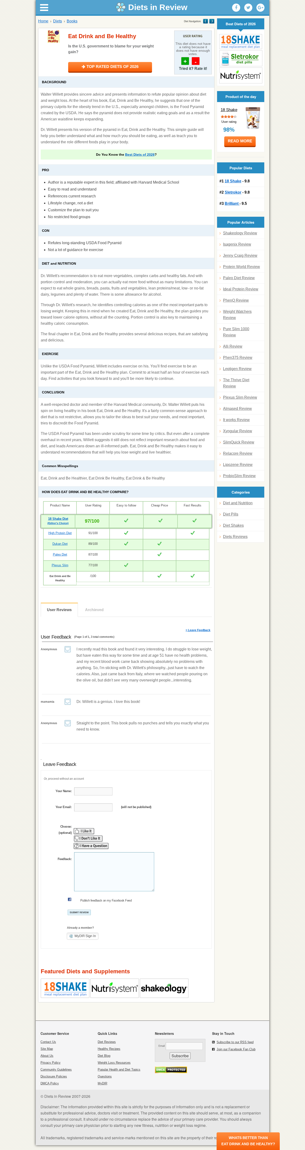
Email (161, 1045)
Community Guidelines (56, 1069)
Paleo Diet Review (239, 278)
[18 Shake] (240, 41)
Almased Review (237, 409)
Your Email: (63, 807)
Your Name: (63, 791)
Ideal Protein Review (240, 289)
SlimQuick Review (238, 442)
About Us (47, 1055)
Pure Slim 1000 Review (236, 332)
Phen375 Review (237, 358)
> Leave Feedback (198, 630)
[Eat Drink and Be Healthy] (54, 37)
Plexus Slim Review (240, 397)
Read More (240, 141)
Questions (105, 1076)
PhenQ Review (236, 300)
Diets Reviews (235, 537)
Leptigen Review (237, 369)
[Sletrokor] (240, 58)
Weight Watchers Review (237, 314)
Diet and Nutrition (238, 503)
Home (43, 21)
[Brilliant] (240, 75)
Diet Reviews (107, 1042)
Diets (57, 21)
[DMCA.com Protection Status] (171, 1072)
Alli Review (232, 346)
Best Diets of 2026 (140, 154)
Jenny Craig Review (240, 255)
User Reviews (59, 610)
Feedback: (64, 859)
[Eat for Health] (211, 21)
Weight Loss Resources (114, 1062)
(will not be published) (136, 807)
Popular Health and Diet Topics (119, 1069)
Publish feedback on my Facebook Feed (106, 900)
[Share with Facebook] (236, 8)
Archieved (94, 610)
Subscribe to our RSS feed (235, 1042)
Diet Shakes (233, 525)
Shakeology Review (240, 233)
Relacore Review (237, 453)
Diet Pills (230, 514)
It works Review (236, 420)
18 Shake (229, 110)
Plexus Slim (60, 565)
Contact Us (48, 1042)
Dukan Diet (60, 544)
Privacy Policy (51, 1062)
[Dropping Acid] (205, 21)
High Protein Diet (60, 533)
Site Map (47, 1049)
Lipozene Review (238, 465)
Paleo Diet (60, 554)
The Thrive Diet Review (236, 383)
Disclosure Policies (54, 1076)
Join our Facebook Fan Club (236, 1049)
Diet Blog (104, 1055)
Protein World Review (241, 267)
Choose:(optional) (65, 830)
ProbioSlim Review (239, 476)
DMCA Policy (50, 1083)
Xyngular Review (237, 431)
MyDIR (102, 1083)
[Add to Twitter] (248, 8)
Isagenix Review (237, 244)
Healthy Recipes (109, 1049)
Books (72, 21)
